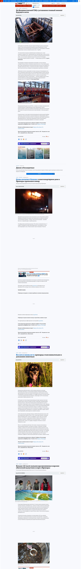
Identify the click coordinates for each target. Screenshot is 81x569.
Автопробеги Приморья (30, 5)
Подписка (63, 3)
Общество (20, 8)
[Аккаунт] (79, 1)
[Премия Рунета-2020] (28, 3)
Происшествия (20, 177)
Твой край (57, 5)
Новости (20, 5)
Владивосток (20, 466)
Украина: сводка (46, 5)
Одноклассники (21, 128)
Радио (54, 3)
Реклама (58, 3)
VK (42, 127)
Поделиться (62, 15)
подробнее (35, 314)
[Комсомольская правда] (20, 3)
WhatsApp (43, 124)
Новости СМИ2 (20, 350)
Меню (1, 1)
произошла (35, 285)
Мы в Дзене (39, 127)
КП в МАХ (60, 5)
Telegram (39, 124)
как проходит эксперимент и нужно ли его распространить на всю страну (37, 274)
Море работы (25, 5)
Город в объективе (52, 5)
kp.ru (48, 136)
